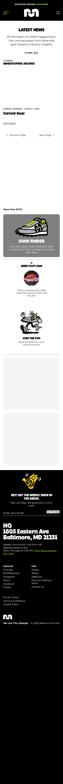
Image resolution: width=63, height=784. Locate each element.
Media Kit (37, 576)
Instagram (9, 576)
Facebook (8, 583)
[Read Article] (31, 87)
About (35, 573)
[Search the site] (58, 13)
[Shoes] (31, 282)
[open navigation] (6, 13)
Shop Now (42, 4)
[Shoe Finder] (31, 235)
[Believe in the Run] (31, 16)
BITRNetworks (11, 573)
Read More (9, 123)
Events (35, 569)
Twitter (7, 587)
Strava (6, 580)
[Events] (31, 331)
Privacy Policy (11, 597)
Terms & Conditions (14, 600)
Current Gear (14, 113)
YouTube (8, 569)
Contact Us (38, 586)
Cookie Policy (11, 604)
